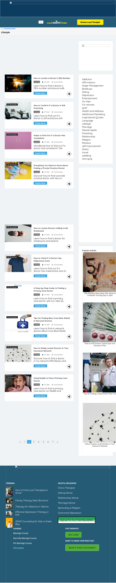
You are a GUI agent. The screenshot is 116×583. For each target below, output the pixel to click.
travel (85, 152)
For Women (88, 104)
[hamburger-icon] (41, 22)
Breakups (87, 88)
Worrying (87, 158)
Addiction (87, 79)
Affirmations (88, 82)
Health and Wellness (93, 111)
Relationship (88, 136)
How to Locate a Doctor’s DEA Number (52, 78)
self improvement (91, 146)
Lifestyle (36, 82)
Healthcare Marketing (93, 114)
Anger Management (92, 85)
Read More (40, 93)
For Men (86, 101)
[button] (76, 520)
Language (87, 120)
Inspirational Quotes (92, 117)
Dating (85, 92)
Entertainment (89, 98)
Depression (88, 95)
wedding (86, 155)
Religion (86, 139)
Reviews (86, 142)
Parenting (87, 133)
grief (84, 107)
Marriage (87, 127)
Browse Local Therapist (90, 22)
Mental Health (89, 130)
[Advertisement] (39, 58)
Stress (85, 149)
